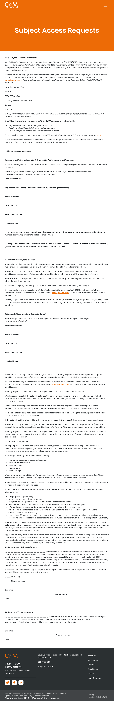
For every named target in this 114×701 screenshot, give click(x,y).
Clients (91, 673)
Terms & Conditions (12, 693)
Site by (91, 694)
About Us (92, 656)
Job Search (93, 660)
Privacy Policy (27, 693)
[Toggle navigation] (105, 5)
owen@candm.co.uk (60, 292)
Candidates (93, 669)
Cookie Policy (39, 693)
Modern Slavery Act (41, 696)
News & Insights (94, 678)
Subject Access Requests (56, 693)
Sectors (91, 664)
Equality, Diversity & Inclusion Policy (18, 696)
